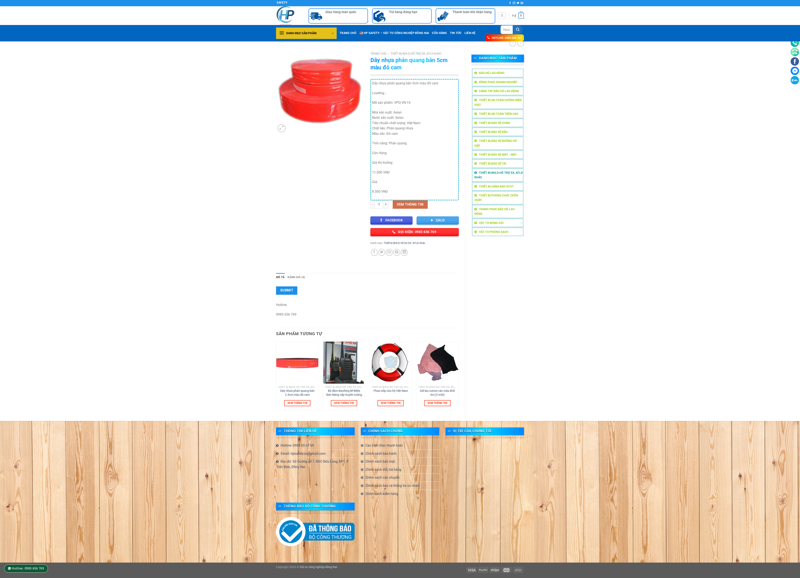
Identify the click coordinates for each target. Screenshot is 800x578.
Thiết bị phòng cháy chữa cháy (496, 198)
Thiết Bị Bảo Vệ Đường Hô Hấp (495, 143)
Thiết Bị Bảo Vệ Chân (494, 123)
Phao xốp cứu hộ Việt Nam (391, 391)
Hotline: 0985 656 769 (28, 568)
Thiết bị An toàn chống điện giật (498, 102)
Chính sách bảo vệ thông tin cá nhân (392, 486)
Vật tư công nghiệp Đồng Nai (318, 567)
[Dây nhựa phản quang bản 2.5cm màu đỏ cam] (297, 363)
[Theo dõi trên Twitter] (518, 3)
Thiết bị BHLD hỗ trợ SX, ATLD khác (498, 175)
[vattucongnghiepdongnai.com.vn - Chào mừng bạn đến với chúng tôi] (289, 15)
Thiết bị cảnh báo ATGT (496, 186)
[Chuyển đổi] (521, 223)
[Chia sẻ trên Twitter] (381, 252)
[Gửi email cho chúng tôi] (522, 3)
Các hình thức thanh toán (384, 445)
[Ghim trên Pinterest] (396, 252)
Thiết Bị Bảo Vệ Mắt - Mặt (498, 154)
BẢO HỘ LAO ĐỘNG (492, 73)
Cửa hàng (439, 33)
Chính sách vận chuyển (382, 477)
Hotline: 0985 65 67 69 (297, 445)
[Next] (458, 377)
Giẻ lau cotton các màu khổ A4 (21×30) (437, 393)
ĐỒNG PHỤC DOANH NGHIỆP (498, 82)
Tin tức (456, 33)
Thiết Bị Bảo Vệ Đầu (493, 132)
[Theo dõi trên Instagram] (514, 3)
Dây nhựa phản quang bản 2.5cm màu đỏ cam (297, 393)
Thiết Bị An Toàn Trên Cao (498, 113)
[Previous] (276, 377)
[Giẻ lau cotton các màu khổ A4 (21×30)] (437, 363)
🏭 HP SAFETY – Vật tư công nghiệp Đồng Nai (394, 33)
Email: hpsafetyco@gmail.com (303, 454)
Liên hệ (470, 33)
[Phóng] (282, 128)
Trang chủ (378, 53)
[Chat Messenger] (795, 71)
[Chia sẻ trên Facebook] (374, 252)
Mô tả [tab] (280, 277)
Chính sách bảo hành (381, 454)
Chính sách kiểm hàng (381, 494)
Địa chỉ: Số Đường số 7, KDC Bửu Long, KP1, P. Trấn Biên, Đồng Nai (312, 464)
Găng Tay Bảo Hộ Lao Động (499, 91)
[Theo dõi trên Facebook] (510, 3)
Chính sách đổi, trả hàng (383, 470)
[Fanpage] (795, 61)
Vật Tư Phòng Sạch (493, 231)
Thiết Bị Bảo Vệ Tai (492, 163)
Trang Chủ (348, 33)
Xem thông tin (410, 204)
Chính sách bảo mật (380, 461)
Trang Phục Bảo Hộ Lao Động (494, 211)
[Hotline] (795, 43)
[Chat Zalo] (795, 80)
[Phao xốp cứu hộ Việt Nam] (391, 363)
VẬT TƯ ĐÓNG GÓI (491, 223)
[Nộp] (517, 29)
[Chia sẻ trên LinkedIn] (404, 252)
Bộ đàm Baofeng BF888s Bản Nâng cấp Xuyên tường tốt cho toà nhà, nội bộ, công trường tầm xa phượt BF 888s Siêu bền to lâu (344, 393)
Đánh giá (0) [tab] (296, 277)
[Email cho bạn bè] (389, 252)
